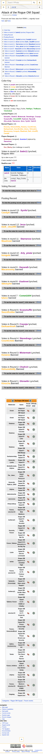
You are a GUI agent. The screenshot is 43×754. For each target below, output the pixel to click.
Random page (6, 715)
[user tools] (39, 3)
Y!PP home (5, 723)
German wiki (5, 733)
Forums (4, 727)
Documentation (6, 731)
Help (3, 719)
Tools (39, 7)
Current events (6, 713)
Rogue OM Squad (16, 701)
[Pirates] (30, 400)
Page (4, 7)
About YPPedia (26, 751)
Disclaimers (35, 751)
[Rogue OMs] (12, 400)
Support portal (6, 725)
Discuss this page (8, 7)
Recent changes (6, 717)
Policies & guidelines (7, 709)
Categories (5, 701)
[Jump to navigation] (3, 3)
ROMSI (14, 15)
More (13, 7)
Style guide (5, 711)
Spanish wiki (5, 735)
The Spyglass (6, 729)
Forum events (28, 701)
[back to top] (21, 739)
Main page (5, 707)
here (2, 21)
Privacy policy (16, 751)
